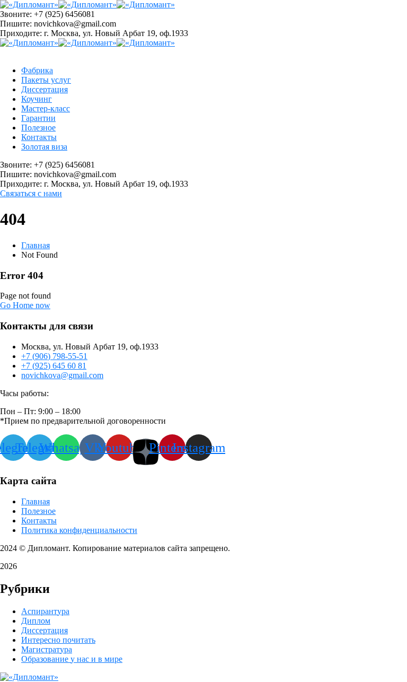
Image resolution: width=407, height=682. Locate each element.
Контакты (39, 520)
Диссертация (44, 630)
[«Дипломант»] (29, 4)
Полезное (38, 510)
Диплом (35, 620)
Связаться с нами (31, 193)
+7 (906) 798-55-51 (54, 356)
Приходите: (21, 33)
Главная (35, 245)
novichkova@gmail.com (62, 375)
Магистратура (46, 649)
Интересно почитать (58, 639)
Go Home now (25, 305)
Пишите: (16, 23)
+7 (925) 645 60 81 (53, 365)
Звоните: (16, 14)
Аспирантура (45, 611)
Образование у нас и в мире (71, 658)
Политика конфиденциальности (79, 530)
